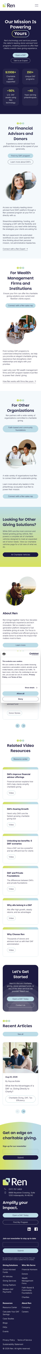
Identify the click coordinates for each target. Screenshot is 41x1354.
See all (20, 1034)
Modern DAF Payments (8, 1290)
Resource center (20, 759)
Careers (25, 1312)
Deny (20, 699)
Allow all (20, 693)
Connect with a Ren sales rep (20, 305)
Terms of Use (16, 677)
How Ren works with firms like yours (18, 381)
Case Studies (8, 1319)
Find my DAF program (20, 156)
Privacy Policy (9, 1340)
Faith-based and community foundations (20, 428)
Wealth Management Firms (27, 1280)
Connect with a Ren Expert (14, 249)
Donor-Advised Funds (9, 1270)
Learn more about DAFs (20, 162)
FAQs (5, 1327)
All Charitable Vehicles (20, 555)
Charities (25, 1297)
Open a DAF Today (20, 999)
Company (26, 1307)
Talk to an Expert (20, 60)
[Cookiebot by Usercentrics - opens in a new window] (29, 654)
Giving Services (9, 1281)
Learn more (20, 645)
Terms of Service (24, 1340)
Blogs (5, 1323)
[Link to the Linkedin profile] (29, 1229)
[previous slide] (17, 726)
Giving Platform (9, 1285)
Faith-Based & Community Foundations (28, 1290)
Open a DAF (20, 55)
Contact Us (20, 1005)
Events (6, 1331)
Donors (25, 1274)
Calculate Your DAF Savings (11, 1313)
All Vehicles (8, 1276)
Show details (29, 688)
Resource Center (10, 1307)
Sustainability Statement (13, 1344)
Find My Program (20, 1222)
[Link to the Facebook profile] (36, 1229)
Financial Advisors (29, 1269)
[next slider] (23, 726)
